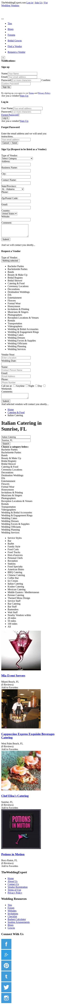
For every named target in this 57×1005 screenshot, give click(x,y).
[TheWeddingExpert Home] (22, 18)
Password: (6, 80)
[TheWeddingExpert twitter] (6, 991)
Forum (11, 907)
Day (40, 386)
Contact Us (13, 884)
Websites (12, 910)
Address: (5, 161)
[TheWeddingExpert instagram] (6, 1002)
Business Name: (9, 167)
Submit (6, 239)
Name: (4, 73)
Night (31, 386)
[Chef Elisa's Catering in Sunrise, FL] (21, 789)
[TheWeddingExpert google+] (6, 959)
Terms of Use (14, 890)
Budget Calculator (17, 919)
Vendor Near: (8, 354)
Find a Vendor (15, 46)
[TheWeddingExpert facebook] (6, 948)
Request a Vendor (16, 52)
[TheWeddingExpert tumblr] (6, 980)
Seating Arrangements (19, 922)
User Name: (7, 108)
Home (11, 878)
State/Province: (8, 186)
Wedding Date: (8, 360)
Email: (4, 76)
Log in (29, 2)
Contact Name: (8, 180)
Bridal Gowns (15, 40)
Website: (5, 216)
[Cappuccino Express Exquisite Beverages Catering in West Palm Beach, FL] (21, 727)
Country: (5, 210)
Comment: (6, 222)
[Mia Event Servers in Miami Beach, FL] (21, 669)
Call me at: (6, 386)
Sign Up (6, 87)
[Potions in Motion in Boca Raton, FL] (21, 848)
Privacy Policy (44, 93)
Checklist (12, 916)
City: (3, 173)
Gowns (11, 928)
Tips (10, 23)
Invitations (13, 913)
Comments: (7, 391)
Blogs (10, 29)
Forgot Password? (10, 114)
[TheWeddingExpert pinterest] (6, 969)
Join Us (38, 2)
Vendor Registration (18, 887)
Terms (31, 93)
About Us (12, 881)
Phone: (4, 192)
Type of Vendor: (9, 155)
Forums (11, 35)
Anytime (20, 386)
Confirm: (46, 80)
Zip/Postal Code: (9, 198)
